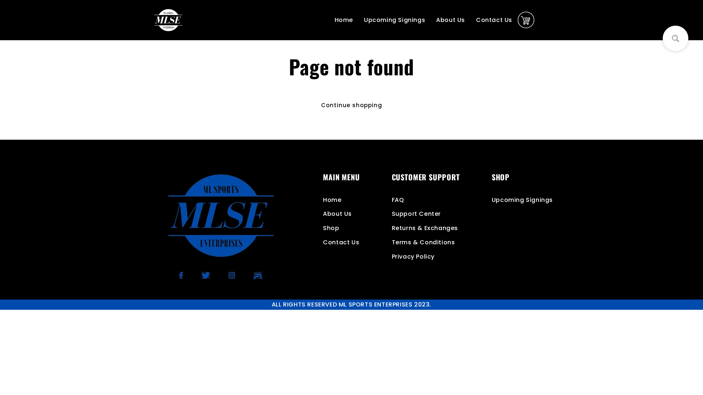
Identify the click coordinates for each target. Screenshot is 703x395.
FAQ (398, 200)
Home (344, 20)
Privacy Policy (413, 256)
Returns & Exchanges (425, 228)
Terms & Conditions (423, 242)
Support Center (416, 214)
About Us (450, 20)
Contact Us (494, 20)
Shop (331, 228)
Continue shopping (351, 105)
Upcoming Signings (394, 20)
